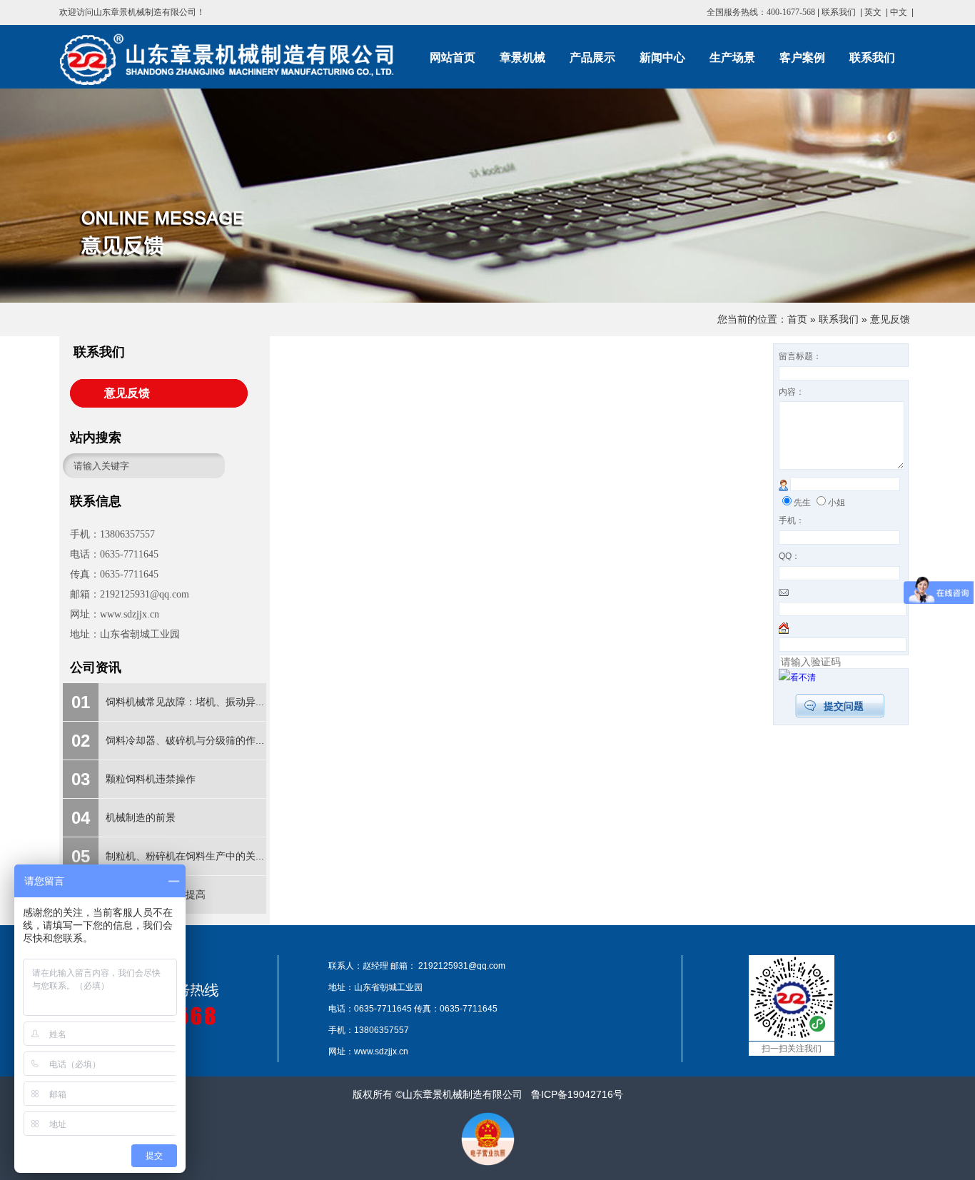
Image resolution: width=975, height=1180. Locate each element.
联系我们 (839, 12)
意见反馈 (890, 319)
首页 (797, 319)
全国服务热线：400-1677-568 (761, 12)
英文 (872, 12)
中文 (898, 12)
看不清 (803, 677)
